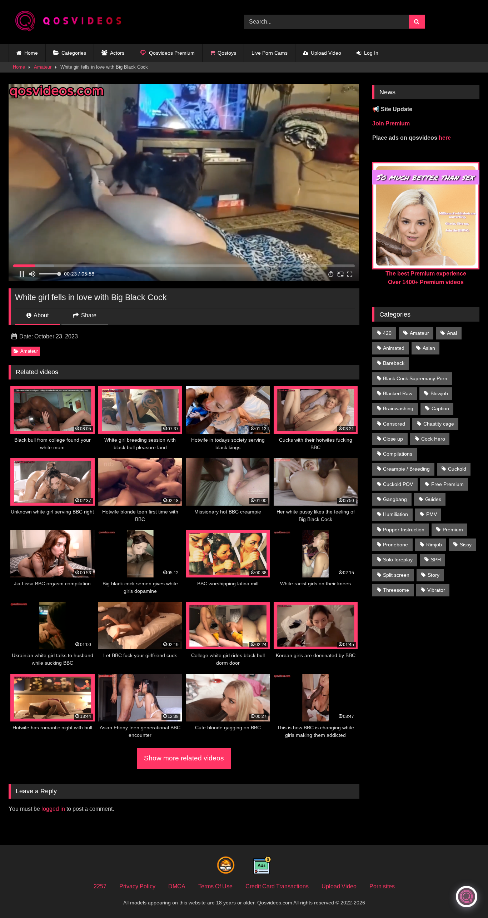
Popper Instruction (403, 529)
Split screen (396, 575)
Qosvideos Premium (172, 53)
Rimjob (434, 544)
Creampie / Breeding (406, 469)
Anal (452, 333)
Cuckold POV (398, 484)
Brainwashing (398, 408)
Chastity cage (438, 424)
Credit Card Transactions (277, 886)
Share (88, 315)
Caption (440, 408)
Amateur (42, 67)
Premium (453, 529)
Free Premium (447, 484)
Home (31, 53)
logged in (53, 809)
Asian (429, 348)
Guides (433, 499)
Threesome (396, 590)
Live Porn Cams (270, 53)
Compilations (397, 454)
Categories (73, 53)
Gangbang (395, 499)
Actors (117, 53)
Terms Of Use (215, 886)
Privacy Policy (137, 886)
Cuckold (457, 469)
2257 (100, 886)
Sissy (466, 544)
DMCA (176, 886)
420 (387, 333)
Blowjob (439, 393)
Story (433, 575)
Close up (393, 439)
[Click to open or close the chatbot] (466, 896)
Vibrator (436, 590)
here (445, 138)
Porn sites (382, 886)
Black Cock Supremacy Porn (415, 378)
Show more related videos (184, 758)
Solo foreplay (398, 559)
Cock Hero (433, 439)
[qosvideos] (71, 22)
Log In (371, 53)
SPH (436, 559)
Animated (393, 348)
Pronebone (395, 544)
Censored (394, 424)
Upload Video (326, 53)
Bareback (393, 363)
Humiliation (395, 514)
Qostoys (227, 53)
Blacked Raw (397, 393)
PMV (431, 514)
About (41, 315)
